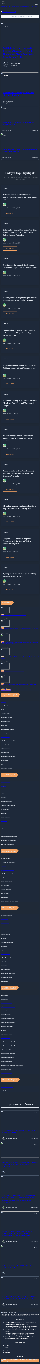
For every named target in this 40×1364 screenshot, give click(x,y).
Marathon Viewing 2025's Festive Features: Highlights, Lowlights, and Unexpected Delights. (20, 403)
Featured (7, 1352)
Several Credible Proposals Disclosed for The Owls (18, 1335)
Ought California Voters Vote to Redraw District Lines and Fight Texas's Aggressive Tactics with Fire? (20, 332)
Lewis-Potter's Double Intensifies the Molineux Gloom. (19, 1333)
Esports (7, 1349)
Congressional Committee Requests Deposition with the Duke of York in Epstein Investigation (17, 541)
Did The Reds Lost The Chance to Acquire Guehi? (12, 671)
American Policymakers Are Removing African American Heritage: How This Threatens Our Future (18, 473)
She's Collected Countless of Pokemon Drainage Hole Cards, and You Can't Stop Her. (20, 1164)
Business (7, 1347)
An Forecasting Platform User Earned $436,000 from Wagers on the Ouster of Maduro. (18, 438)
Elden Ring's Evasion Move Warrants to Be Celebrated (13, 615)
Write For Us (4, 1359)
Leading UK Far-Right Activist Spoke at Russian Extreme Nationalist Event (18, 684)
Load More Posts (6, 690)
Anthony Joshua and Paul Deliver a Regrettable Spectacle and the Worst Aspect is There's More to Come (20, 197)
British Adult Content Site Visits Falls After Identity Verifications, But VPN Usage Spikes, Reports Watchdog (20, 232)
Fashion (7, 1350)
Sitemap (22, 1359)
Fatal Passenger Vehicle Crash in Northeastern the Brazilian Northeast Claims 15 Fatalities (17, 1234)
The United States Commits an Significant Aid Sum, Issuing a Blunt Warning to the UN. (19, 367)
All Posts (7, 1345)
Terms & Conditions (13, 1359)
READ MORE (10, 213)
